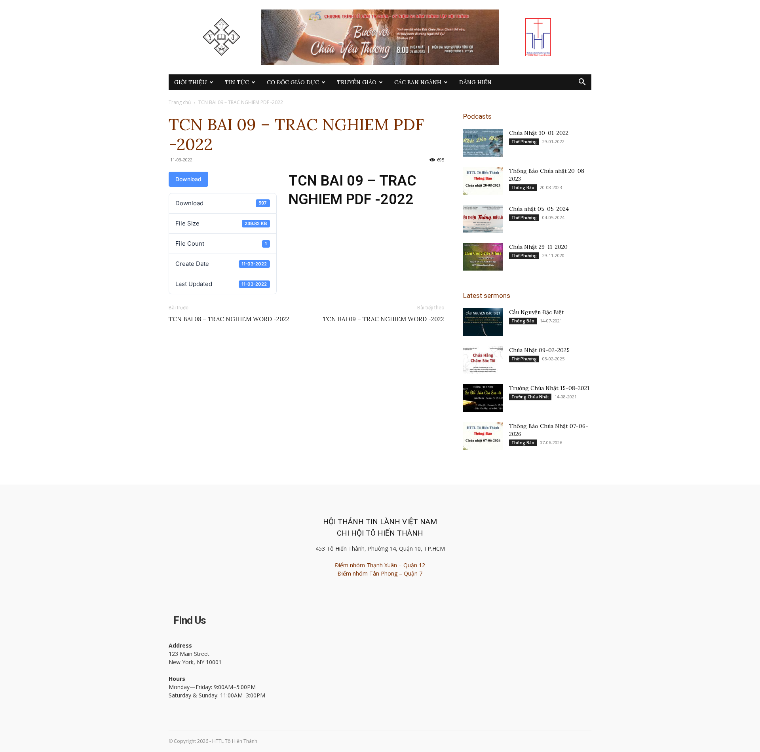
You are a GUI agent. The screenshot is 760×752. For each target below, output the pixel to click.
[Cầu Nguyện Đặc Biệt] (483, 322)
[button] (581, 83)
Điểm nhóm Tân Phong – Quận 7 (380, 573)
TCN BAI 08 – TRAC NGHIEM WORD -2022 (229, 319)
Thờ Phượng (524, 141)
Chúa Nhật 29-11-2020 (538, 246)
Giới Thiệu (190, 82)
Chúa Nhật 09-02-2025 (539, 350)
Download (188, 179)
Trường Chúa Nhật (530, 397)
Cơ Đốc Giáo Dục (293, 82)
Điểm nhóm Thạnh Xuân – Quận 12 (380, 565)
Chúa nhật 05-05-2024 (539, 208)
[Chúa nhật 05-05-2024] (483, 219)
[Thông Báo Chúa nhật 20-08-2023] (483, 181)
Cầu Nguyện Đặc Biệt (536, 312)
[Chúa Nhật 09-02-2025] (483, 360)
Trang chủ (180, 102)
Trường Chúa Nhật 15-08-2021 (549, 388)
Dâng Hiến (475, 82)
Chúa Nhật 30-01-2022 (538, 132)
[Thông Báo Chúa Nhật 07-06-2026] (483, 436)
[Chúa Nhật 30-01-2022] (483, 143)
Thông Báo (522, 187)
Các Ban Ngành (417, 82)
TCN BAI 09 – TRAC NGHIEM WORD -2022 (383, 319)
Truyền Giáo (356, 82)
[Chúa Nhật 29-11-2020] (483, 257)
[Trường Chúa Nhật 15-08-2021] (483, 398)
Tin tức (237, 82)
